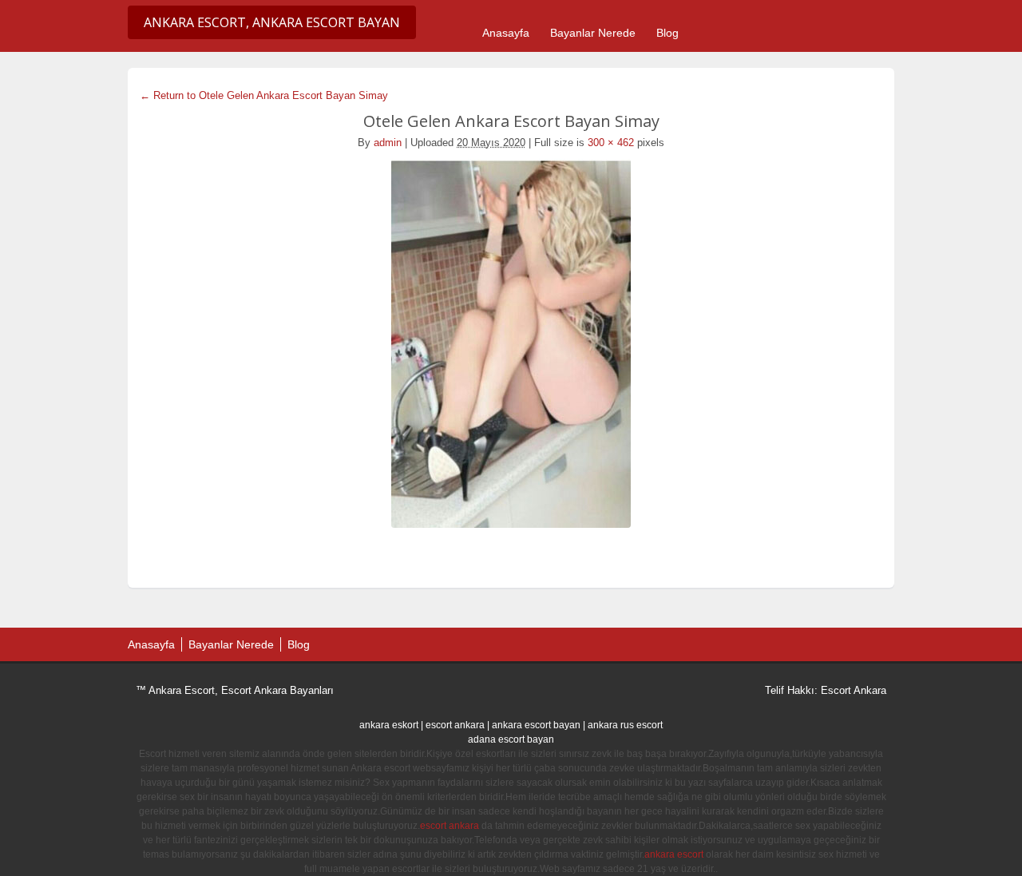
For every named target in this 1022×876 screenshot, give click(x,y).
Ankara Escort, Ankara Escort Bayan (272, 22)
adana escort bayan (511, 739)
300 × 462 (611, 143)
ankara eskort (388, 725)
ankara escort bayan (536, 725)
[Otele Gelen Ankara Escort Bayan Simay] (511, 343)
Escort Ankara (853, 690)
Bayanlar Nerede (593, 32)
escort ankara (455, 725)
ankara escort (673, 854)
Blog (667, 32)
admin (388, 143)
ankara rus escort (625, 725)
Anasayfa (505, 32)
